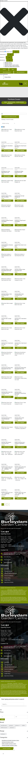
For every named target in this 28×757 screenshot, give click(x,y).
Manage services (8, 63)
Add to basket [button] (7, 150)
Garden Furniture (11, 102)
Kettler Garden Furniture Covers (9, 743)
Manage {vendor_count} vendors (12, 65)
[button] (14, 21)
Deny (13, 69)
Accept (4, 69)
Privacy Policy (8, 77)
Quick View (3, 142)
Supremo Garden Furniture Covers (9, 745)
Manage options (8, 62)
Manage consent (7, 748)
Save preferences (21, 72)
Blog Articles (15, 589)
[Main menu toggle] (25, 83)
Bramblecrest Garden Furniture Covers (10, 740)
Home (5, 102)
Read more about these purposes (12, 66)
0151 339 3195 (7, 556)
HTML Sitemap (9, 589)
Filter (2, 719)
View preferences (7, 72)
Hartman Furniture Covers (7, 742)
